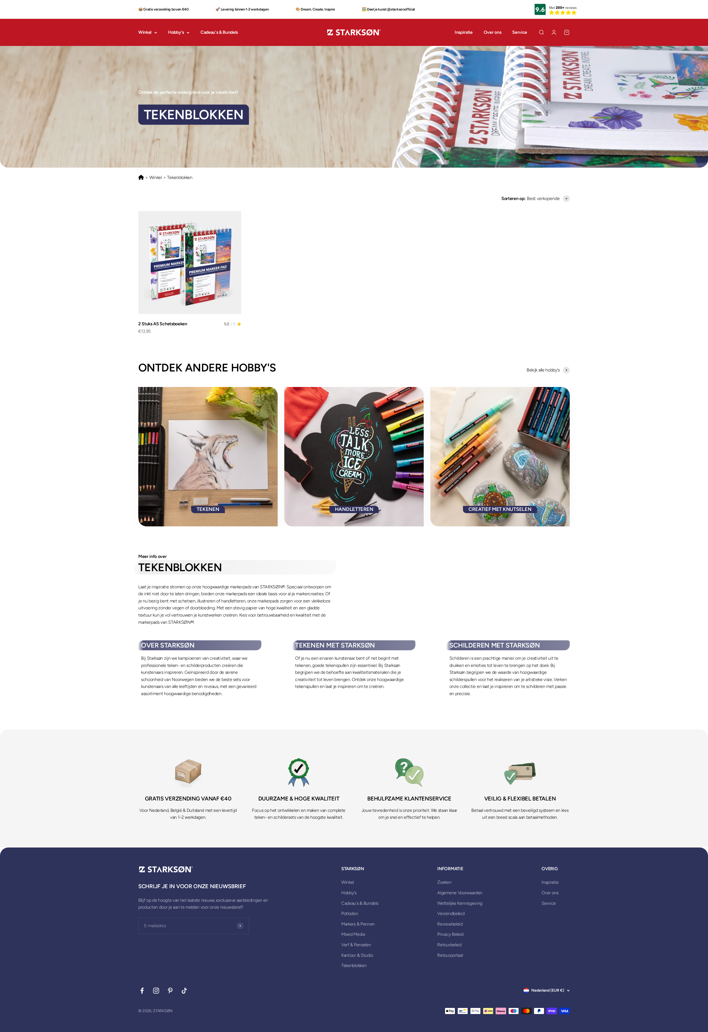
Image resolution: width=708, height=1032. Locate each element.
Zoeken (444, 882)
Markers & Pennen (358, 924)
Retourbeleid (449, 944)
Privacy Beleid (450, 934)
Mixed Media (353, 934)
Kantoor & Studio (357, 955)
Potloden (349, 913)
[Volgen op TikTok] (184, 990)
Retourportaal (450, 955)
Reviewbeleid (449, 924)
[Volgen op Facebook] (142, 990)
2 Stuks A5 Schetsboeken (162, 323)
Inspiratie (464, 32)
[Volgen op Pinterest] (170, 990)
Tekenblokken (353, 965)
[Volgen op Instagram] (156, 990)
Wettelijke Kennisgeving (459, 903)
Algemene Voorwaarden (459, 892)
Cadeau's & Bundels (219, 32)
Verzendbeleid (450, 913)
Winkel (145, 32)
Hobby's (176, 32)
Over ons (492, 32)
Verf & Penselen (356, 944)
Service (519, 32)
